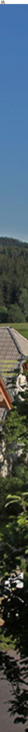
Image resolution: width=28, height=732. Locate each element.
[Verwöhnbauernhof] (3, 2)
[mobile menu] (26, 2)
